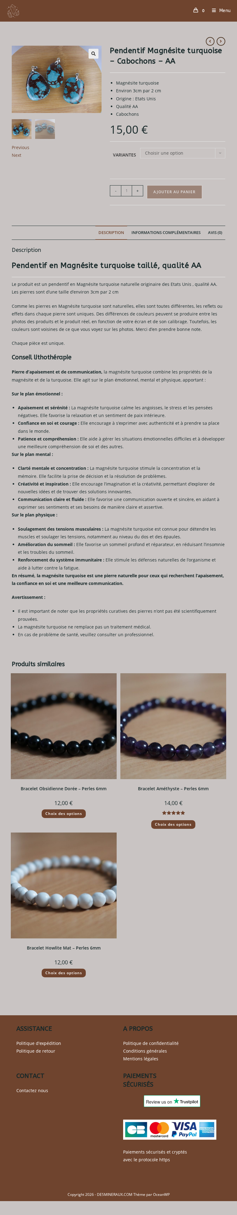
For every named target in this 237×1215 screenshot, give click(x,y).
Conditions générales (145, 1051)
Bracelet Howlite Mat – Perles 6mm (64, 948)
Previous (20, 147)
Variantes (124, 155)
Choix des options (63, 813)
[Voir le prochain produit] (221, 41)
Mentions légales (140, 1059)
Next (16, 155)
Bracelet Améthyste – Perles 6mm (173, 788)
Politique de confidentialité (151, 1043)
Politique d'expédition (38, 1043)
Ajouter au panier (174, 191)
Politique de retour (35, 1051)
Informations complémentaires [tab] (166, 232)
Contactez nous (32, 1090)
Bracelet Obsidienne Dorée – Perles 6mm (63, 788)
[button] (93, 54)
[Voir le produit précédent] (210, 41)
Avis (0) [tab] (215, 232)
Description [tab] (111, 232)
